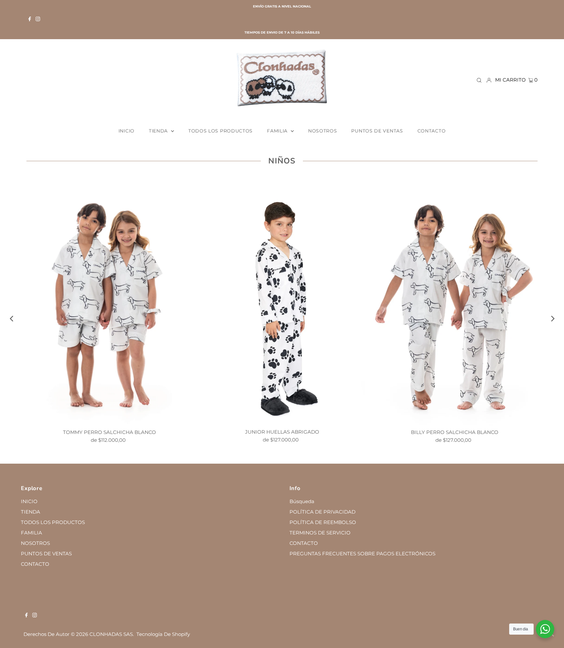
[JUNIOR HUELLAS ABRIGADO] (282, 301)
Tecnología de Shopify (163, 634)
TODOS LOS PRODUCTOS (53, 522)
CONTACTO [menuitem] (431, 131)
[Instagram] (38, 19)
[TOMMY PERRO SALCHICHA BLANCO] (109, 301)
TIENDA (30, 512)
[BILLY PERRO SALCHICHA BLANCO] (454, 301)
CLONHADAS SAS (111, 634)
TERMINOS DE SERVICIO (320, 533)
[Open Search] (479, 80)
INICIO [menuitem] (126, 131)
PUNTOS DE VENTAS (46, 553)
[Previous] (12, 318)
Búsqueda (302, 501)
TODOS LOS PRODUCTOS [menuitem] (220, 131)
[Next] (552, 318)
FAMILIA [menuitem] (278, 131)
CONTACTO (35, 564)
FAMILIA (31, 533)
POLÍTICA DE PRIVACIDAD (322, 512)
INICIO (29, 501)
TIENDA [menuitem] (159, 131)
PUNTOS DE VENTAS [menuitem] (377, 131)
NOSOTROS (35, 543)
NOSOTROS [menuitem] (322, 131)
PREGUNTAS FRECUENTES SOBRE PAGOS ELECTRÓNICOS (362, 553)
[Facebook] (30, 19)
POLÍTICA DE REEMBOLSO (323, 522)
